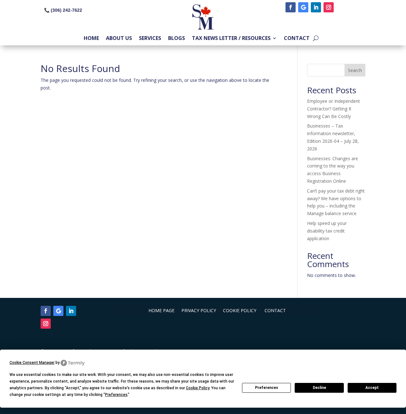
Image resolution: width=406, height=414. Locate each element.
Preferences (266, 387)
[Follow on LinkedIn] (316, 7)
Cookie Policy (240, 310)
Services (150, 39)
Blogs (176, 39)
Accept (372, 387)
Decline (319, 387)
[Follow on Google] (303, 7)
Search (355, 70)
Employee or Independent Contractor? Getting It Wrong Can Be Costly (333, 108)
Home (91, 39)
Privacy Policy (198, 310)
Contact (297, 39)
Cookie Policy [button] (197, 388)
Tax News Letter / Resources (231, 39)
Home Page (161, 310)
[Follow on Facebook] (290, 7)
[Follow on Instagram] (329, 7)
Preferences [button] (116, 394)
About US (119, 39)
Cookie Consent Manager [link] (32, 362)
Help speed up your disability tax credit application (327, 230)
